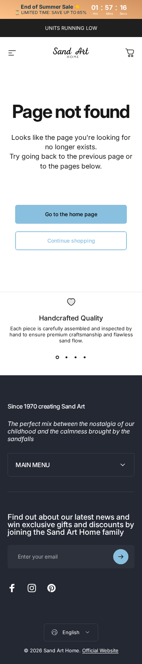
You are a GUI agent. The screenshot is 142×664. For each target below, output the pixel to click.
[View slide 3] (75, 357)
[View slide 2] (66, 357)
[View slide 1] (57, 357)
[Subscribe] (120, 556)
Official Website (100, 650)
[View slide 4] (84, 357)
